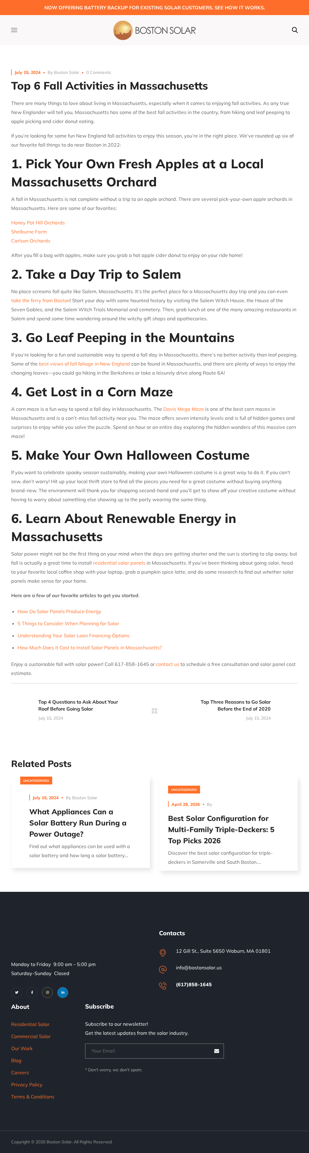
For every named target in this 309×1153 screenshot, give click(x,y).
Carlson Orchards (30, 241)
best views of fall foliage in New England (84, 364)
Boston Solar (66, 72)
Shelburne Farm (29, 232)
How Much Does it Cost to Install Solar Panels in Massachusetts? (90, 648)
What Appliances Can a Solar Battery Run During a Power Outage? (77, 822)
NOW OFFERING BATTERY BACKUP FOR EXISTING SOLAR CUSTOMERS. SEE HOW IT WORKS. (154, 8)
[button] (295, 30)
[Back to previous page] (154, 711)
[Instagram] (47, 992)
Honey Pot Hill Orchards (38, 223)
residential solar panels (119, 563)
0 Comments (98, 72)
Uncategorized (36, 781)
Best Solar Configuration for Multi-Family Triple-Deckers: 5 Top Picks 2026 (221, 829)
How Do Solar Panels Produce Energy (59, 611)
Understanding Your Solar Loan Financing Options (73, 635)
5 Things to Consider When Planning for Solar (68, 623)
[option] (80, 827)
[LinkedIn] (62, 992)
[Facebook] (32, 992)
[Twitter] (16, 992)
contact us (167, 664)
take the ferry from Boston (40, 300)
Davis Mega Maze (183, 409)
